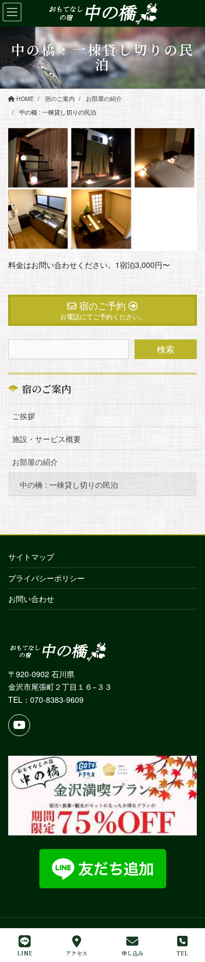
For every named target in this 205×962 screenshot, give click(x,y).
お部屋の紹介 (35, 461)
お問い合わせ (31, 598)
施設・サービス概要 (46, 438)
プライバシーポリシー (46, 577)
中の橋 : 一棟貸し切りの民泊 (69, 484)
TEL (182, 953)
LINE (24, 953)
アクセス (76, 953)
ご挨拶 (23, 415)
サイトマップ (31, 556)
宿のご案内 (46, 388)
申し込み (132, 953)
